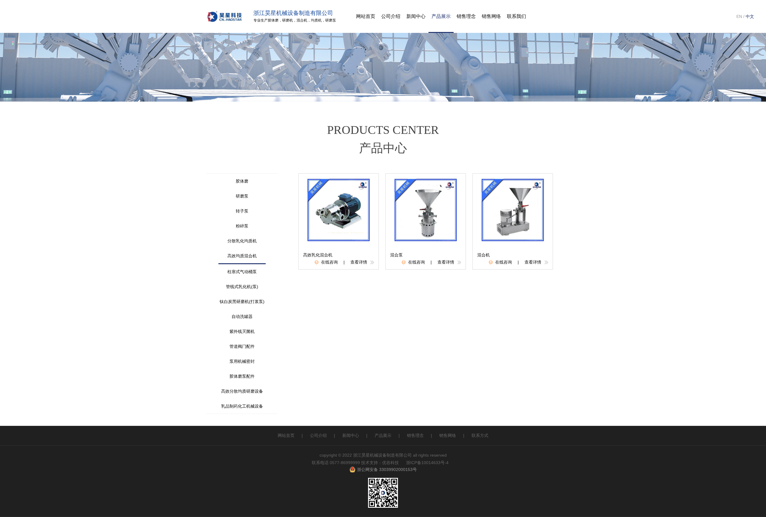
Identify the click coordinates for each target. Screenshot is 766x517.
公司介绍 (390, 16)
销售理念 (415, 435)
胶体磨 (273, 20)
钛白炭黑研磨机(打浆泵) (242, 301)
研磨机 (287, 20)
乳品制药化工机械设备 (242, 406)
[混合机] (513, 209)
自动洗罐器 (242, 316)
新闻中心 (350, 435)
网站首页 (286, 435)
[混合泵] (426, 209)
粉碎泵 (242, 226)
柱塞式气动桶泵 (242, 271)
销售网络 (447, 435)
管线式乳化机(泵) (242, 286)
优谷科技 (390, 462)
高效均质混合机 (242, 255)
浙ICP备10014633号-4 (427, 462)
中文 (750, 16)
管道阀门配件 (242, 346)
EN (739, 16)
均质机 (316, 20)
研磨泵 (330, 20)
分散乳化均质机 (242, 240)
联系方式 (480, 435)
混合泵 (396, 255)
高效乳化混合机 (317, 255)
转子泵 (242, 211)
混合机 (302, 20)
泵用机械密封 (242, 361)
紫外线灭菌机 (242, 331)
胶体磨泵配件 (242, 376)
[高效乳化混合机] (339, 209)
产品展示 (441, 16)
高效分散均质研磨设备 (242, 391)
